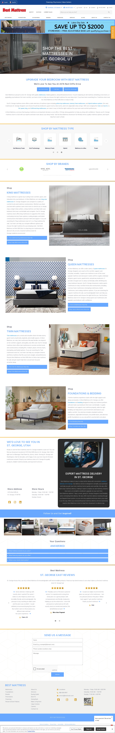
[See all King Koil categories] (46, 169)
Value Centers (66, 2)
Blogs (83, 17)
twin (99, 106)
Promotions (9, 697)
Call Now (56, 89)
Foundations (22, 17)
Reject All (88, 729)
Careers (33, 706)
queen (22, 108)
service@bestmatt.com (66, 695)
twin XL (105, 106)
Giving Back (34, 699)
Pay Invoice (57, 2)
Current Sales (48, 12)
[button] (5, 2)
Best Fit (33, 697)
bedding (80, 402)
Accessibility (60, 724)
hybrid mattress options (95, 103)
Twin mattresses (12, 335)
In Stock (38, 12)
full (19, 108)
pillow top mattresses (62, 103)
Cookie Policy (31, 731)
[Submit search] (109, 12)
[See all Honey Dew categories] (22, 169)
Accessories (36, 17)
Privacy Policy (53, 724)
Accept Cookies (101, 729)
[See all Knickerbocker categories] (69, 169)
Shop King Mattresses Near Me (17, 242)
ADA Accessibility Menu (70, 724)
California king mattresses (38, 108)
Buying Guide (35, 694)
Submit (57, 674)
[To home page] (14, 10)
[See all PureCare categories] (93, 169)
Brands (48, 17)
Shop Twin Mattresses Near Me (17, 371)
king (26, 108)
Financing (49, 2)
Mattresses (8, 17)
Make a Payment (36, 701)
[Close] (112, 729)
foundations (71, 402)
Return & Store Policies (12, 701)
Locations (62, 689)
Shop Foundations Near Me (77, 426)
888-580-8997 (63, 692)
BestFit (31, 12)
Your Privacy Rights (76, 729)
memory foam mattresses (77, 103)
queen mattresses (99, 268)
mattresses (42, 95)
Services (72, 17)
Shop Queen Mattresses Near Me (79, 309)
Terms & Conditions (44, 724)
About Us (94, 17)
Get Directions (43, 89)
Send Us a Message (71, 89)
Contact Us (107, 17)
